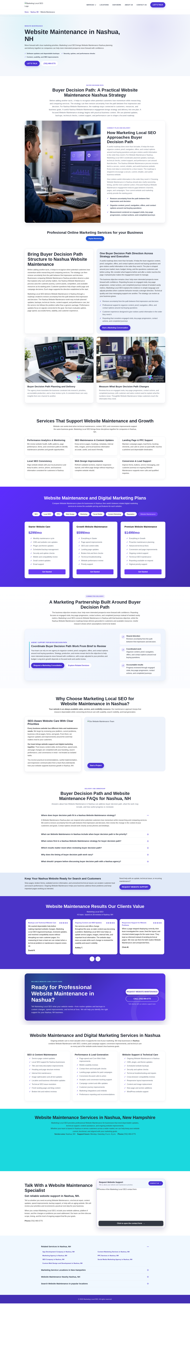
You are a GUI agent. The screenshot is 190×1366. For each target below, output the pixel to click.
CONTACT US (142, 5)
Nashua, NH (34, 12)
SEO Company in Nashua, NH (53, 1259)
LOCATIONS (104, 5)
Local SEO (47, 514)
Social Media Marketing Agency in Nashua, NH (115, 1259)
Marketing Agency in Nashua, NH (54, 1255)
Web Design (70, 514)
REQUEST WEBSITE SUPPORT (135, 887)
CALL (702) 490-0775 (142, 999)
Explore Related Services (78, 665)
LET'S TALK (158, 5)
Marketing (83, 514)
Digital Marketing (95, 238)
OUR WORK (116, 5)
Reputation (130, 514)
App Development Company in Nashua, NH (58, 1252)
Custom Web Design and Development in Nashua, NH (62, 1263)
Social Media (97, 514)
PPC (58, 514)
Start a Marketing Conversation (115, 328)
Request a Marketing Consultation (48, 665)
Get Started (47, 572)
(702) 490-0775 (50, 63)
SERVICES (90, 5)
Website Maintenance (147, 514)
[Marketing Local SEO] (35, 5)
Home (27, 12)
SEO (36, 514)
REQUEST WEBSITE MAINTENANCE (142, 992)
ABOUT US (129, 5)
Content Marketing (114, 514)
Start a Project (96, 765)
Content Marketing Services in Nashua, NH (114, 1252)
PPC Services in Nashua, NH (108, 1255)
